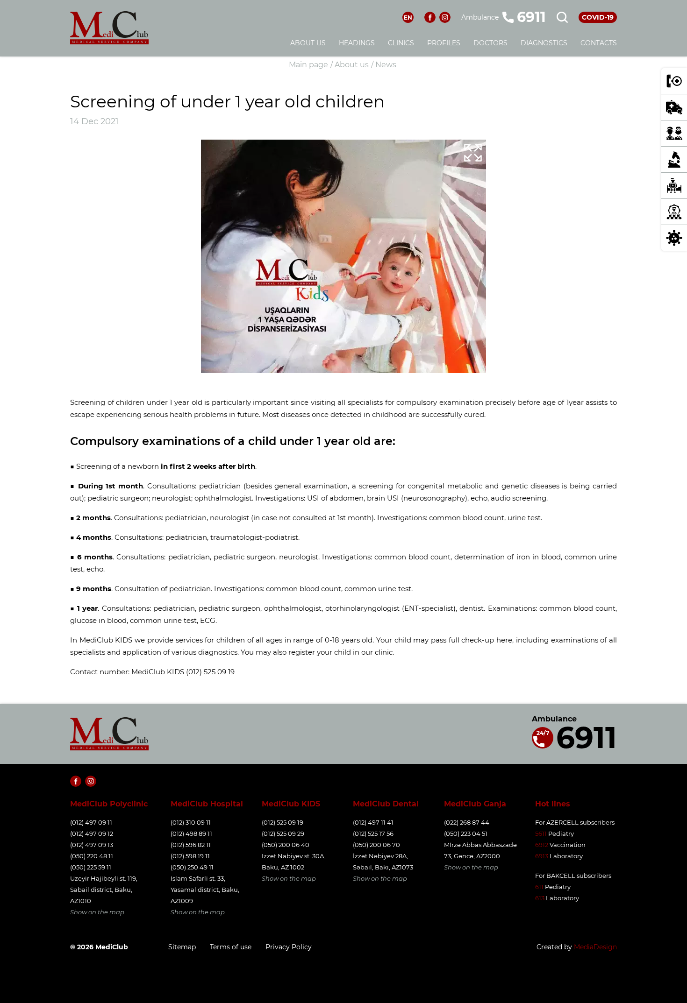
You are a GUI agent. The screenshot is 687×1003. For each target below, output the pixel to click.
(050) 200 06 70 (376, 844)
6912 (541, 844)
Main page (308, 64)
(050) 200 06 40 (285, 844)
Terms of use (230, 947)
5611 (541, 833)
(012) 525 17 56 (373, 833)
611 (539, 886)
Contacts (598, 43)
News (385, 64)
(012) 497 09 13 (91, 844)
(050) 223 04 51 (465, 833)
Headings (357, 43)
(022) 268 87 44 (466, 822)
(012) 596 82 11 (191, 844)
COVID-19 (598, 17)
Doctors (490, 43)
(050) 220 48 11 (91, 856)
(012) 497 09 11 (91, 822)
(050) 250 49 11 (192, 867)
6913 (541, 856)
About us (308, 43)
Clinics (401, 43)
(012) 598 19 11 (190, 856)
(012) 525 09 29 (283, 833)
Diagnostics (544, 43)
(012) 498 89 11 (191, 833)
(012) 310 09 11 (191, 822)
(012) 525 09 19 (282, 822)
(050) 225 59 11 (90, 867)
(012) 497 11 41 (373, 822)
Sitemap (182, 947)
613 (539, 898)
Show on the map (97, 912)
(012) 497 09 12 (91, 833)
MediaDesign (595, 947)
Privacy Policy (288, 947)
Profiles (443, 43)
